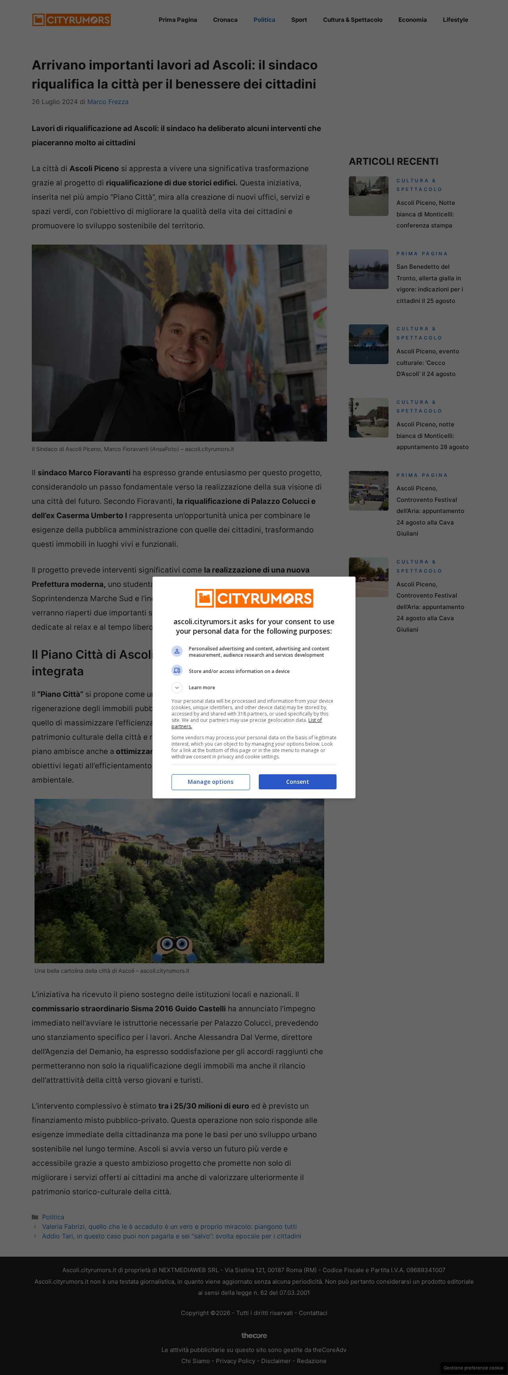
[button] (254, 687)
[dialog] (254, 687)
